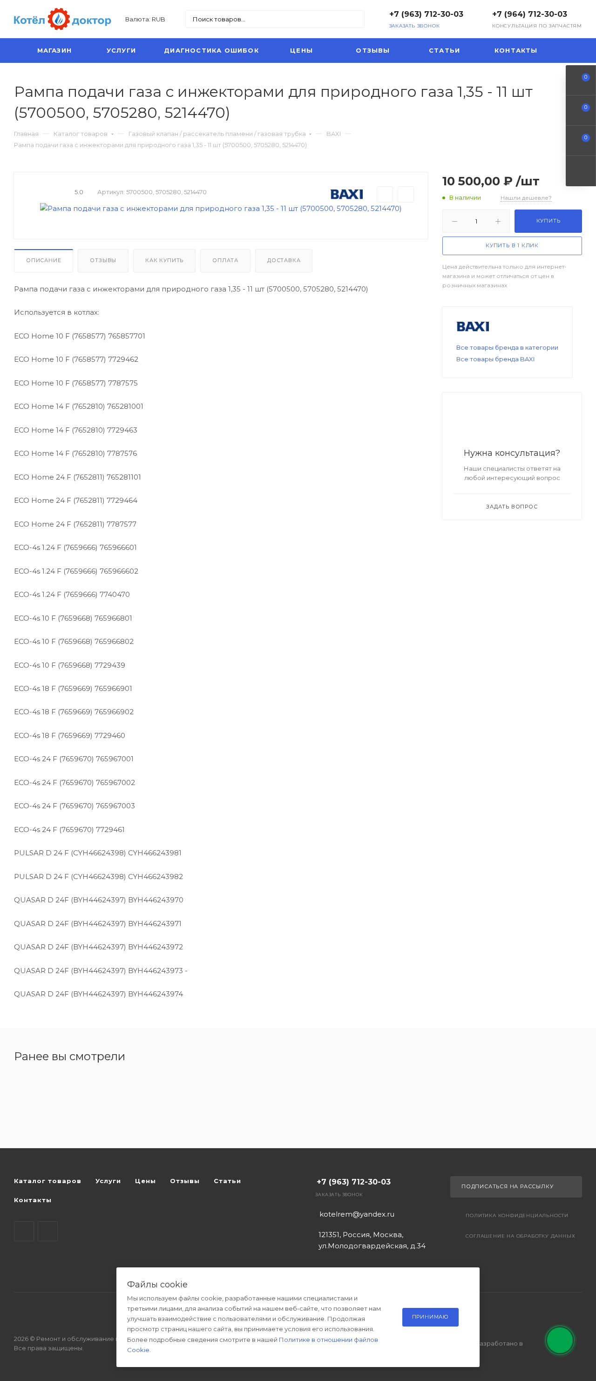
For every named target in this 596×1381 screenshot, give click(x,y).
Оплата (225, 260)
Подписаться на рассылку (507, 1186)
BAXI (333, 133)
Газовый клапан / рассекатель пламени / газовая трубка (217, 133)
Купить (548, 221)
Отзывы (373, 50)
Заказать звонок (414, 26)
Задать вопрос (511, 506)
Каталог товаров (81, 133)
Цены (301, 50)
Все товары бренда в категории (507, 347)
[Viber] (48, 1231)
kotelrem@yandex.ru (356, 1214)
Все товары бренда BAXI (495, 359)
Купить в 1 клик (512, 245)
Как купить (164, 260)
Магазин (54, 50)
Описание (43, 260)
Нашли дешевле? (526, 197)
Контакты (516, 50)
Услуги (121, 50)
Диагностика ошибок (211, 50)
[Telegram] (24, 1231)
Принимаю (430, 1316)
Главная (26, 133)
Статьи (444, 50)
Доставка (283, 260)
